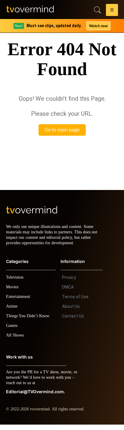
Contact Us (73, 321)
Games (13, 331)
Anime (12, 311)
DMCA (68, 292)
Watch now (98, 26)
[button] (112, 11)
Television (15, 282)
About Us (71, 311)
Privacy (69, 282)
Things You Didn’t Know (29, 321)
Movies (13, 292)
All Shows (15, 340)
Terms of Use (75, 302)
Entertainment (19, 302)
